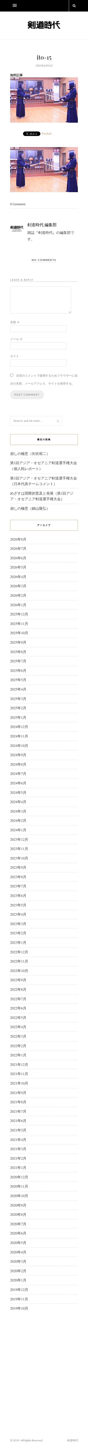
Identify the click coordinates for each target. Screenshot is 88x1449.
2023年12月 (19, 839)
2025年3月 (18, 698)
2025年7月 (18, 661)
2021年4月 (18, 1139)
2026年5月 (18, 567)
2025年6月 (18, 670)
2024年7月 (18, 773)
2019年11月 (19, 1299)
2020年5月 (18, 1242)
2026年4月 (18, 576)
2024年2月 (18, 820)
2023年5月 (18, 905)
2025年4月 (18, 689)
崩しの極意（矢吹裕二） (30, 453)
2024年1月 (18, 829)
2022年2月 (18, 1045)
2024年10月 (19, 745)
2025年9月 (18, 642)
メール (16, 339)
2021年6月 (18, 1120)
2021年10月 (19, 1083)
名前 (15, 322)
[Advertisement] (44, 1364)
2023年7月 (18, 886)
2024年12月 (19, 726)
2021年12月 (19, 1064)
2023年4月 (18, 914)
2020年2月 (18, 1270)
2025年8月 (18, 651)
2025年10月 (19, 632)
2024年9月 (18, 754)
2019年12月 (19, 1289)
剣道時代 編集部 (42, 224)
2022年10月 (19, 970)
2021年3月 (18, 1148)
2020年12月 (19, 1177)
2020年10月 (19, 1195)
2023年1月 (18, 942)
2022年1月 (18, 1055)
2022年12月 (19, 951)
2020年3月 (18, 1261)
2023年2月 (18, 933)
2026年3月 (18, 585)
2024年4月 (18, 801)
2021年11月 (19, 1073)
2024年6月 (18, 783)
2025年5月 (18, 679)
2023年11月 (19, 848)
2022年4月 (18, 1026)
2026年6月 (18, 557)
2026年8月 (18, 539)
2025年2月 (18, 707)
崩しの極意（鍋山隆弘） (30, 508)
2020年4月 (18, 1252)
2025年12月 (19, 614)
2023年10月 (19, 858)
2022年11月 (19, 961)
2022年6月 (18, 1008)
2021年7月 (18, 1111)
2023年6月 (18, 895)
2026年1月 (18, 604)
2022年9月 (18, 979)
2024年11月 (19, 736)
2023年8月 (18, 876)
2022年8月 (18, 989)
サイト (14, 356)
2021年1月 (18, 1167)
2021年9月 (18, 1092)
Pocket (47, 133)
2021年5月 (18, 1130)
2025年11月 (19, 623)
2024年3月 (18, 811)
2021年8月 (18, 1101)
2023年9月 (18, 867)
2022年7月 (18, 998)
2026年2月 (18, 595)
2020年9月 (18, 1205)
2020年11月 (19, 1186)
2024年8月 (18, 764)
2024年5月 (18, 792)
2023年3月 (18, 923)
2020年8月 (18, 1214)
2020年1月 (18, 1280)
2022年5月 (18, 1017)
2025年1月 (18, 717)
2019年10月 (19, 1308)
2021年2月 (18, 1158)
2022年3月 (18, 1036)
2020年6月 (18, 1233)
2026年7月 (18, 548)
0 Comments (17, 204)
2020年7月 (18, 1223)
